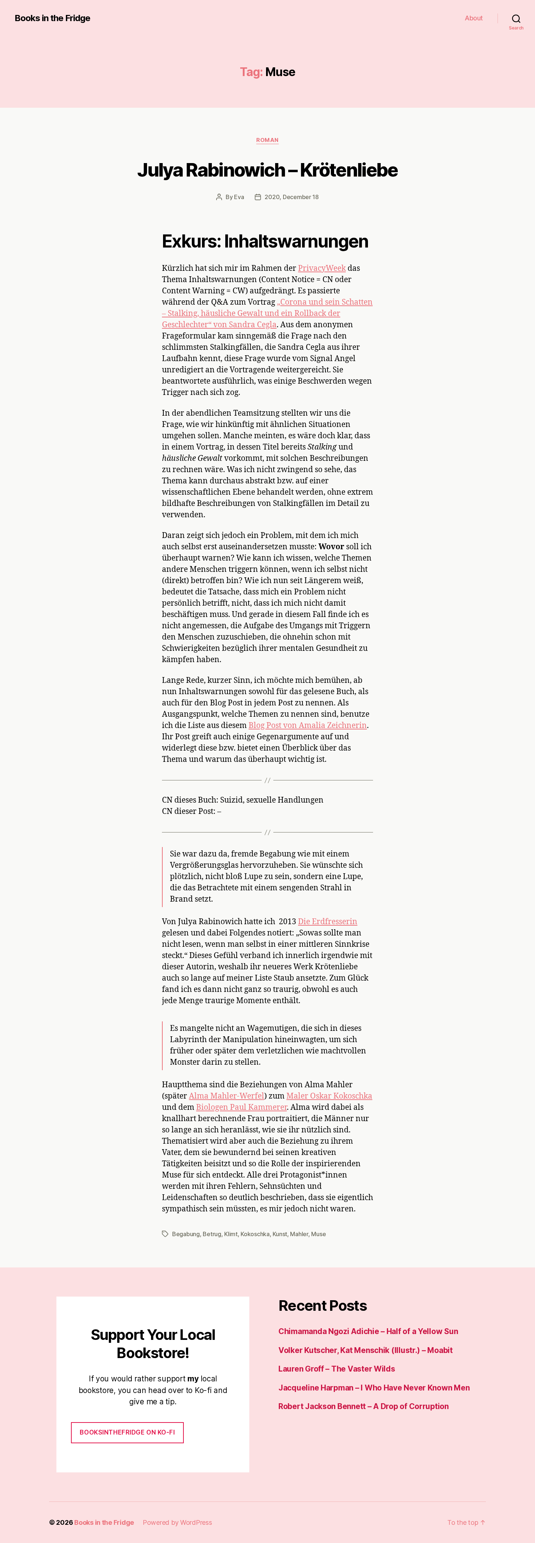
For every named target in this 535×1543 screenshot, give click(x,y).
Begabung (186, 1234)
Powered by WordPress (177, 1522)
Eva (239, 197)
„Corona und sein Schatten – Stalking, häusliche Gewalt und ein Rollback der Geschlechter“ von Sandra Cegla (267, 313)
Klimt (231, 1234)
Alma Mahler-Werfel (226, 1096)
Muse (318, 1234)
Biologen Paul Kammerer (241, 1107)
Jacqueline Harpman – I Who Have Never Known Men (373, 1387)
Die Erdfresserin (327, 922)
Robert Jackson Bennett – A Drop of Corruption (363, 1406)
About (474, 18)
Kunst (280, 1234)
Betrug (212, 1234)
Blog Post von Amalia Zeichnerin (308, 726)
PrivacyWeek (322, 268)
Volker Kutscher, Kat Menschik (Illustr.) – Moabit (365, 1350)
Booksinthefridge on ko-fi (127, 1432)
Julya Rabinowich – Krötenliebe (267, 169)
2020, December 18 (291, 197)
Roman (267, 140)
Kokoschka (255, 1234)
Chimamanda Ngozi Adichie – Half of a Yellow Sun (368, 1331)
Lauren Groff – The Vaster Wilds (336, 1368)
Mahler (299, 1234)
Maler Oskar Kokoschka (329, 1096)
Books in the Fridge (52, 18)
